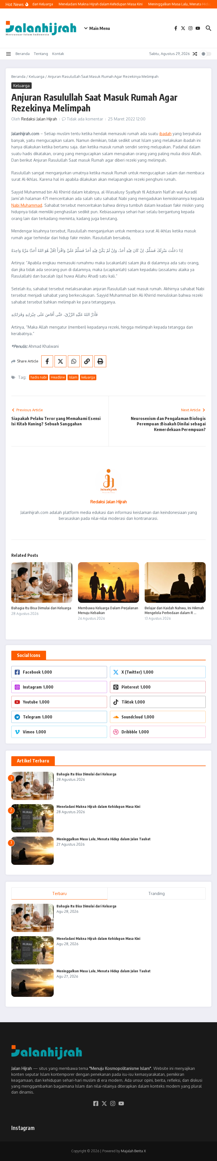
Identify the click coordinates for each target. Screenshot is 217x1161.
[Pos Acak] (195, 54)
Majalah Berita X (133, 1151)
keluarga (88, 377)
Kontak (58, 53)
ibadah (165, 133)
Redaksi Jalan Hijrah (39, 118)
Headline (58, 377)
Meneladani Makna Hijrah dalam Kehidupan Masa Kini (98, 806)
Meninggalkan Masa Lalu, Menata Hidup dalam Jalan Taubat (104, 839)
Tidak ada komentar (85, 118)
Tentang (41, 53)
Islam (73, 377)
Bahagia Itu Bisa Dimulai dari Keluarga (41, 608)
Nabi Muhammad (26, 205)
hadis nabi (39, 377)
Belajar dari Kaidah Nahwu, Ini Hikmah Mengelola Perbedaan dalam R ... (174, 610)
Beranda (23, 53)
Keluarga (36, 76)
